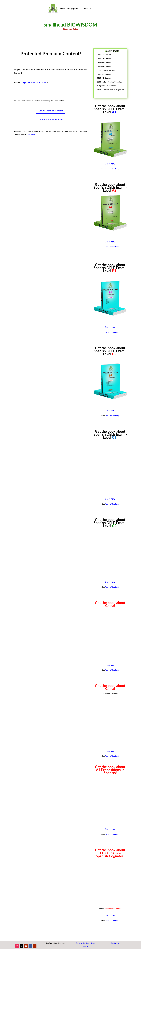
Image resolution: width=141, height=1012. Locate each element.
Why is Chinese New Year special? (110, 90)
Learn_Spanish (72, 8)
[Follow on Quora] (34, 946)
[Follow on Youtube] (26, 946)
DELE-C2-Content (104, 55)
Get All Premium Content (50, 111)
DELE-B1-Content (104, 66)
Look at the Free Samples (51, 119)
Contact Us (87, 8)
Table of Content (112, 169)
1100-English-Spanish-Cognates (109, 82)
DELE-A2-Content (104, 74)
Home (62, 8)
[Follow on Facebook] (30, 946)
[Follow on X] (21, 946)
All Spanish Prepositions (106, 86)
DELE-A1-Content (104, 78)
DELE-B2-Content (104, 62)
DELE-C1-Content (104, 59)
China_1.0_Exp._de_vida (106, 70)
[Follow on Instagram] (17, 946)
